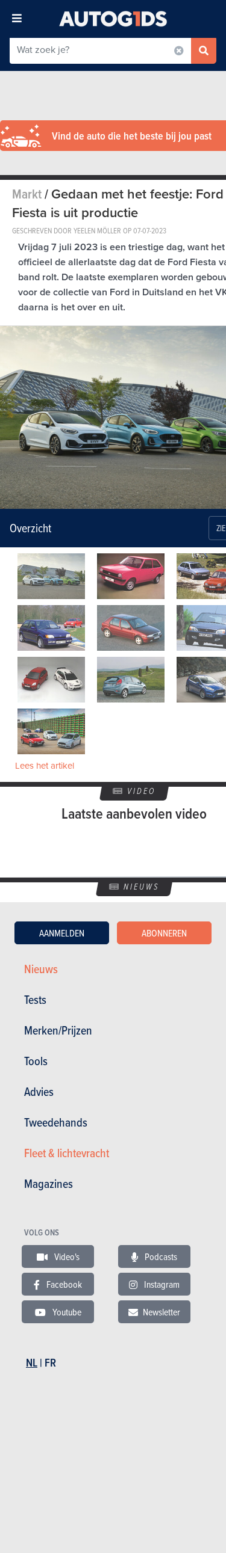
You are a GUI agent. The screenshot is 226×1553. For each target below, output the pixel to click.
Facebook (63, 1284)
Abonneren (164, 932)
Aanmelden (61, 932)
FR (50, 1363)
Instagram (161, 1284)
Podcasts (160, 1256)
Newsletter (161, 1311)
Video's (66, 1256)
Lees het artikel (44, 765)
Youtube (66, 1311)
